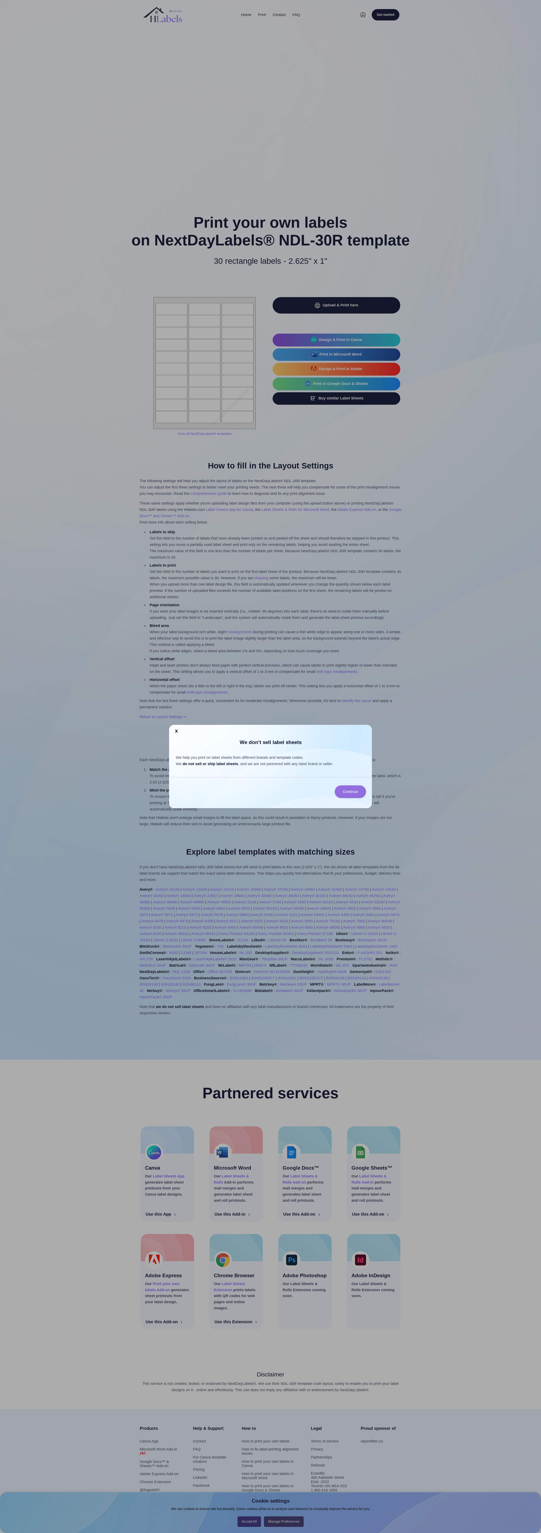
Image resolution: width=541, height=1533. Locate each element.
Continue (350, 792)
